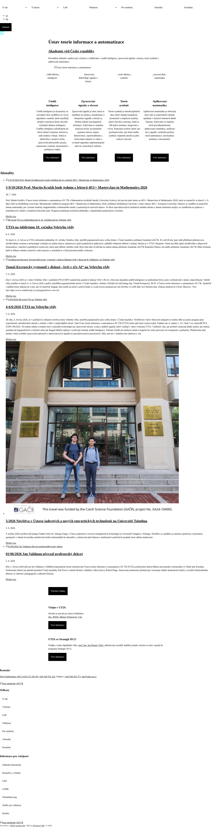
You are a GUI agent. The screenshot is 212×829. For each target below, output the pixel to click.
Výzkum (35, 7)
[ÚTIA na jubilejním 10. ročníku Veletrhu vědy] (38, 220)
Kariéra (5, 813)
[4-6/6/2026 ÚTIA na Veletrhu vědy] (26, 299)
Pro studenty (127, 7)
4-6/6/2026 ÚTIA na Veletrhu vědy (31, 307)
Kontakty (188, 7)
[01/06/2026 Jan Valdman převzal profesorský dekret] (34, 546)
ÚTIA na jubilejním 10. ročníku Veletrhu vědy (40, 227)
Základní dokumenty (11, 765)
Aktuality (158, 7)
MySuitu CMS (38, 826)
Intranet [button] (5, 27)
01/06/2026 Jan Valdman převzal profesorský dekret (44, 554)
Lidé (65, 7)
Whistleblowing (9, 797)
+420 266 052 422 (47, 676)
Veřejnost (93, 7)
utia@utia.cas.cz (89, 676)
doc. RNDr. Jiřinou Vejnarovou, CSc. (65, 617)
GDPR (5, 789)
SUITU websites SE (17, 826)
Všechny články (58, 591)
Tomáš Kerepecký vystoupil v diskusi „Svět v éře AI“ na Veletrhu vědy (58, 267)
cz (7, 15)
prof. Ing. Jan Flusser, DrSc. (91, 645)
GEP (4, 781)
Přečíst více (11, 216)
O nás (5, 7)
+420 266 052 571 (72, 676)
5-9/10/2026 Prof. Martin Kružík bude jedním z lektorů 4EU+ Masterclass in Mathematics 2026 (76, 187)
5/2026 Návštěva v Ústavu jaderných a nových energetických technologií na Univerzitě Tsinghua (76, 521)
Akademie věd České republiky (71, 51)
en (7, 19)
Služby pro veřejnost (11, 805)
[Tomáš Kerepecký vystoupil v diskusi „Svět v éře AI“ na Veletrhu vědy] (60, 259)
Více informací (52, 157)
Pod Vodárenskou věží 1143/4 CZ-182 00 (19, 676)
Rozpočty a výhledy (11, 773)
